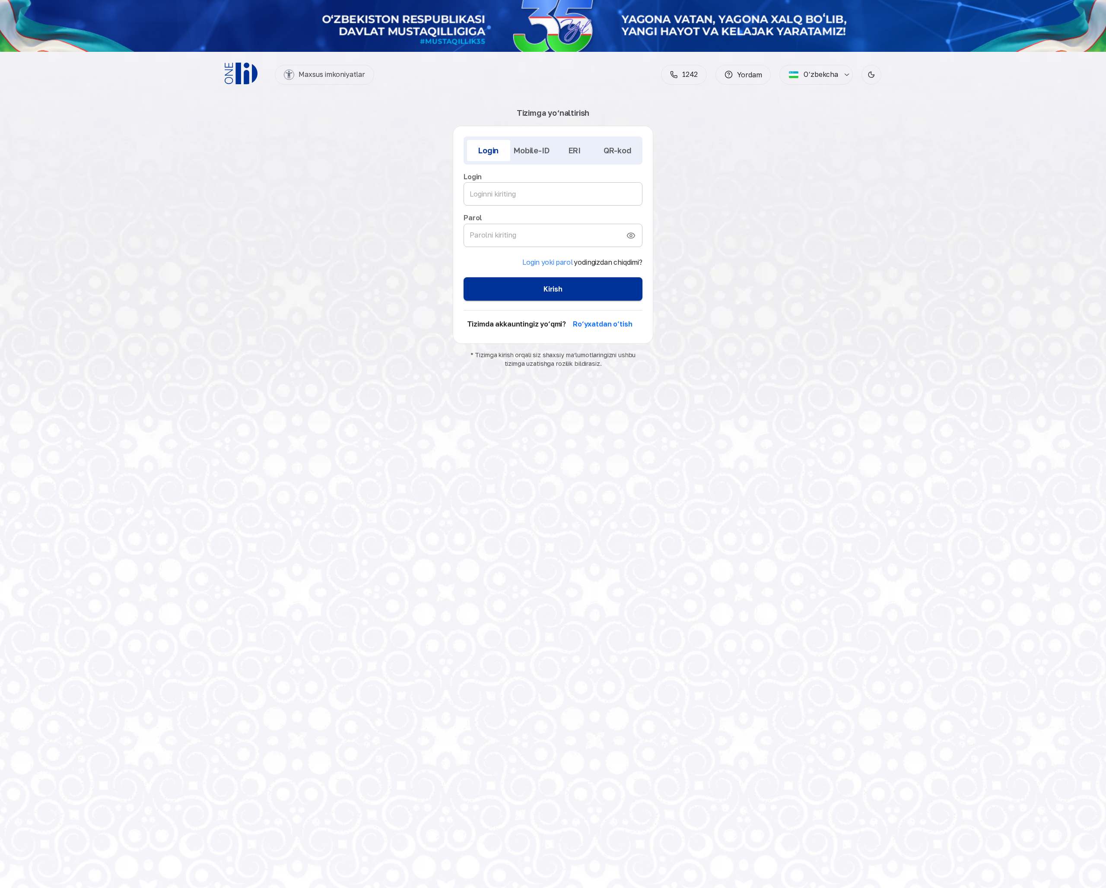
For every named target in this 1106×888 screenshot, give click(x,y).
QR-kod (618, 150)
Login (488, 150)
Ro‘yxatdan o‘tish (602, 324)
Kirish (553, 289)
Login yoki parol (547, 262)
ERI (575, 150)
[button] (743, 75)
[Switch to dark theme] (871, 75)
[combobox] (813, 74)
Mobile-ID (531, 150)
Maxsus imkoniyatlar (332, 74)
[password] (631, 235)
